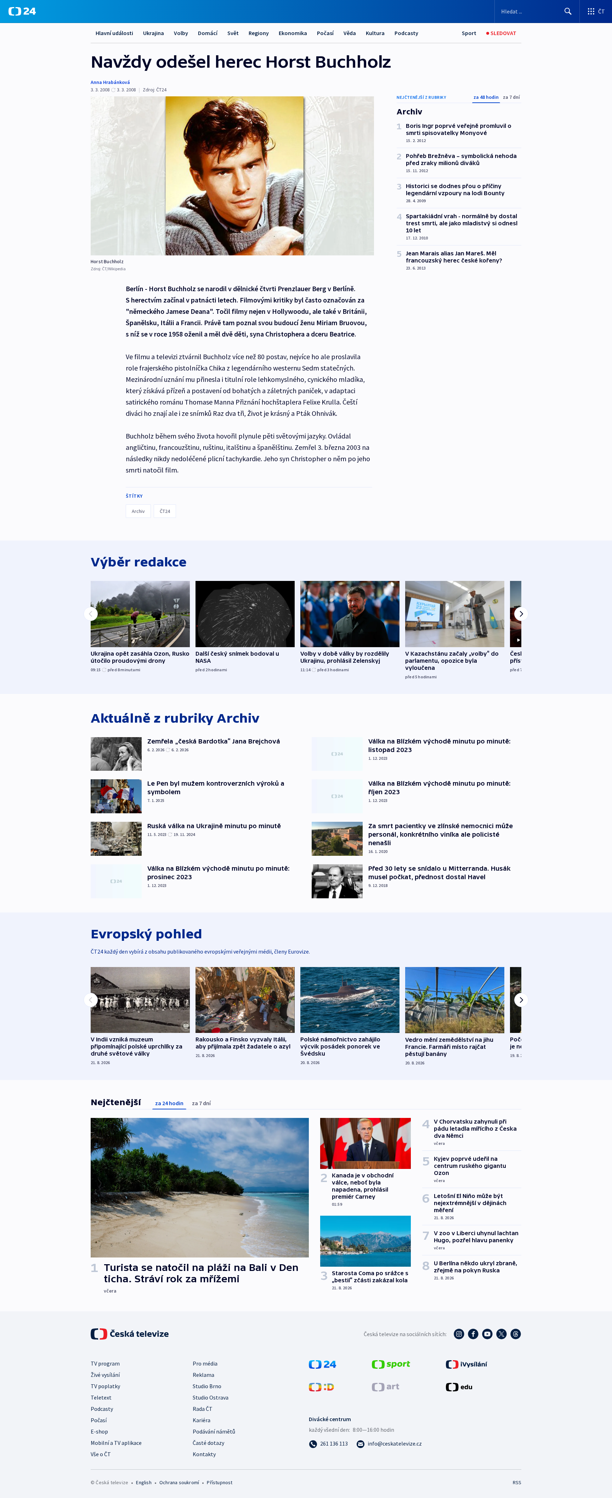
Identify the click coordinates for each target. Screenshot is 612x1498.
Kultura (375, 32)
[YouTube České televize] (487, 1334)
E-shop (99, 1431)
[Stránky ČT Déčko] (321, 1386)
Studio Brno (207, 1386)
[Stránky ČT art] (385, 1386)
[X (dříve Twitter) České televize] (501, 1334)
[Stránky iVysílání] (466, 1363)
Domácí (207, 32)
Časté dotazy (208, 1442)
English (143, 1482)
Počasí (325, 32)
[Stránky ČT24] (322, 1363)
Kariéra (201, 1420)
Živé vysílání (105, 1374)
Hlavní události (114, 32)
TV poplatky (105, 1386)
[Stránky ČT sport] (391, 1363)
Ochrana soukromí (179, 1482)
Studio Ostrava (210, 1397)
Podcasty (406, 32)
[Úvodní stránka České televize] (130, 1334)
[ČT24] (22, 11)
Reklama (203, 1374)
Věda (350, 32)
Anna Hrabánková (110, 82)
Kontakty (204, 1454)
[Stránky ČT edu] (459, 1386)
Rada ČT (202, 1408)
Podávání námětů (214, 1431)
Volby (181, 32)
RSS (517, 1482)
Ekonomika (293, 32)
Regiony (259, 32)
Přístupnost (219, 1482)
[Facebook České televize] (473, 1334)
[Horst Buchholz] (232, 175)
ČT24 (165, 511)
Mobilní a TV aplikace (116, 1442)
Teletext (101, 1397)
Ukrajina (153, 32)
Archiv (138, 511)
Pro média (205, 1363)
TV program (105, 1363)
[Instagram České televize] (459, 1334)
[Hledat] (568, 11)
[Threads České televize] (515, 1334)
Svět (233, 32)
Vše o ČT (101, 1454)
